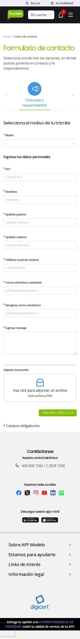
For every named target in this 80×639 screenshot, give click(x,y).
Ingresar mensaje (16, 328)
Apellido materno (16, 237)
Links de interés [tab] (25, 564)
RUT (8, 169)
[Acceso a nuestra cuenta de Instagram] (35, 492)
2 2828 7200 (55, 465)
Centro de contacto (25, 36)
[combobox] (40, 143)
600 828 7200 (32, 465)
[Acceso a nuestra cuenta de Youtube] (44, 492)
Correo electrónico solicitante (24, 282)
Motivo (10, 135)
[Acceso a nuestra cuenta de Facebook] (18, 492)
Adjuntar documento (16, 370)
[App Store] (49, 519)
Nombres (11, 192)
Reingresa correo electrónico (23, 305)
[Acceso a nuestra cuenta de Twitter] (27, 492)
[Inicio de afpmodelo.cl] (15, 15)
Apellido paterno (16, 214)
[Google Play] (30, 519)
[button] (40, 388)
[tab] (34, 94)
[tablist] (40, 94)
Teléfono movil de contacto (22, 260)
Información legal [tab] (26, 574)
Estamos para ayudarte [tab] (32, 554)
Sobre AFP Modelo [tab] (27, 545)
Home (7, 36)
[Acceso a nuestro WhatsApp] (61, 492)
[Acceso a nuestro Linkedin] (52, 492)
